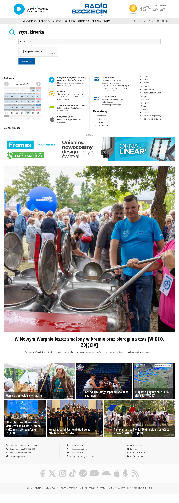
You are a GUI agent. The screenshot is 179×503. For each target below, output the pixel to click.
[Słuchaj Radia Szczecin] (19, 9)
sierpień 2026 (22, 84)
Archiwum (9, 78)
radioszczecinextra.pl (78, 449)
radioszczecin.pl (76, 445)
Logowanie (135, 449)
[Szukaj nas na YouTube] (94, 470)
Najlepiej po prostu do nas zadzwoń (135, 21)
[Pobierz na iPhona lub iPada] (116, 470)
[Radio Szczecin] (89, 9)
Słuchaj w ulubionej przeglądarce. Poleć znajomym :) (71, 81)
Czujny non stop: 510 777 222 (22, 449)
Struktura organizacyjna (153, 115)
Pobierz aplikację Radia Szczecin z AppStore (70, 119)
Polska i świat (104, 125)
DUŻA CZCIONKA (137, 452)
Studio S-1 (83, 21)
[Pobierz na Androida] (106, 470)
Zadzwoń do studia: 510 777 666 (23, 445)
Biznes (146, 82)
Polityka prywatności (116, 488)
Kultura (146, 79)
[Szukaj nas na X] (52, 470)
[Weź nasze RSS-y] (135, 470)
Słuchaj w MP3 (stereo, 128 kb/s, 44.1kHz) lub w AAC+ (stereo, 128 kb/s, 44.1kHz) (70, 95)
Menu (175, 21)
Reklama (97, 21)
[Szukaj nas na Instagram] (63, 470)
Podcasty (44, 21)
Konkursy (69, 21)
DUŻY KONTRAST (137, 456)
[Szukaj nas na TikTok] (73, 470)
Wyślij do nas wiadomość (163, 21)
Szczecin (102, 119)
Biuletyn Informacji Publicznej (81, 456)
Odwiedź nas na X (144, 21)
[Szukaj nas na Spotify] (83, 470)
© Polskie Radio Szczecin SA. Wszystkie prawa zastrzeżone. (52, 488)
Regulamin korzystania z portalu (92, 488)
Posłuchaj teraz (136, 445)
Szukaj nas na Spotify (158, 21)
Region (102, 122)
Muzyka (57, 21)
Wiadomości (30, 21)
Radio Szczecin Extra (152, 93)
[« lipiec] (7, 84)
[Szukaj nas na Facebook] (43, 470)
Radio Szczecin (149, 89)
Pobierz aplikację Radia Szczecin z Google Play (71, 108)
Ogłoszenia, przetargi (152, 119)
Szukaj (167, 21)
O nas (107, 21)
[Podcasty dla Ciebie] (125, 470)
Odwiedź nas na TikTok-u (153, 21)
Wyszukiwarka (31, 32)
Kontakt (146, 112)
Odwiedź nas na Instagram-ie (149, 21)
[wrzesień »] (38, 84)
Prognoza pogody (17, 456)
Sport (145, 76)
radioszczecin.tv (76, 452)
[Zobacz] (89, 149)
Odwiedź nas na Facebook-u (140, 21)
